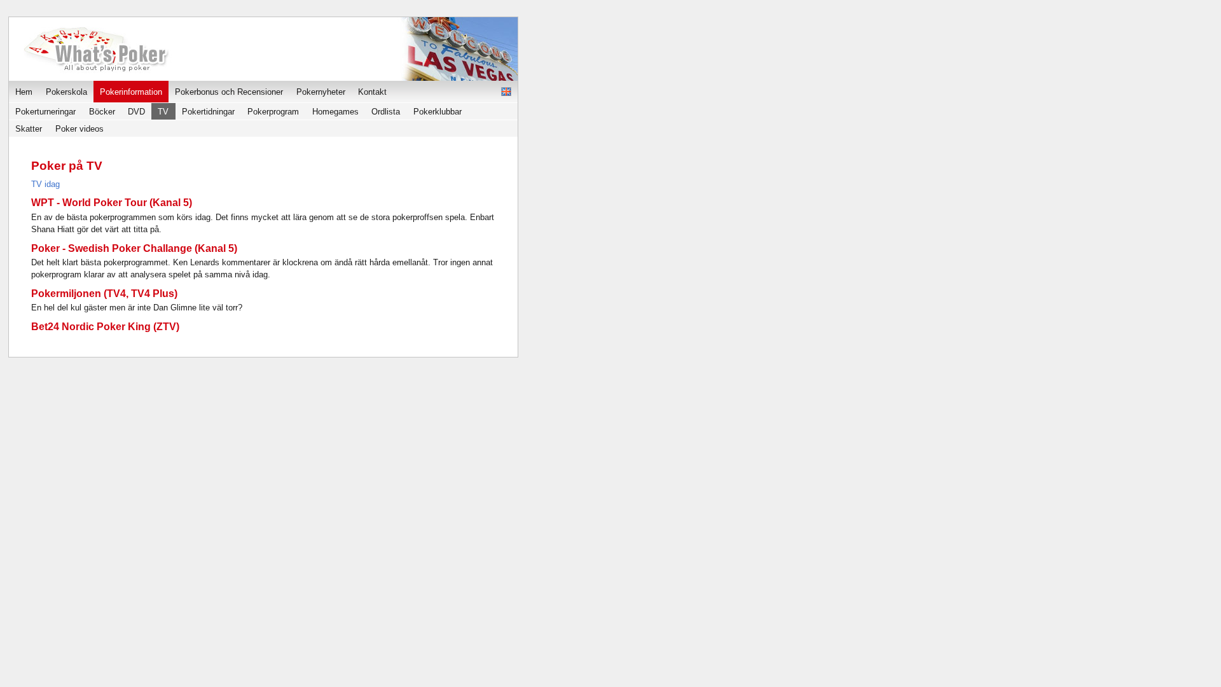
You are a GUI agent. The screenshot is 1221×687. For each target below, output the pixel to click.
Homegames (335, 111)
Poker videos (79, 129)
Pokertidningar (208, 111)
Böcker (102, 111)
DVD (136, 111)
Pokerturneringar (45, 111)
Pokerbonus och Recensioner (229, 92)
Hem (23, 92)
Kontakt (372, 92)
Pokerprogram (273, 111)
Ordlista (385, 111)
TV (163, 111)
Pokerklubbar (437, 111)
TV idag (45, 184)
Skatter (28, 129)
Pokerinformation (131, 92)
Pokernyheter (320, 92)
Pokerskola (66, 92)
